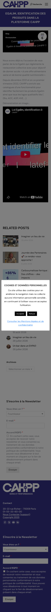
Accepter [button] (20, 314)
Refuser (32, 314)
